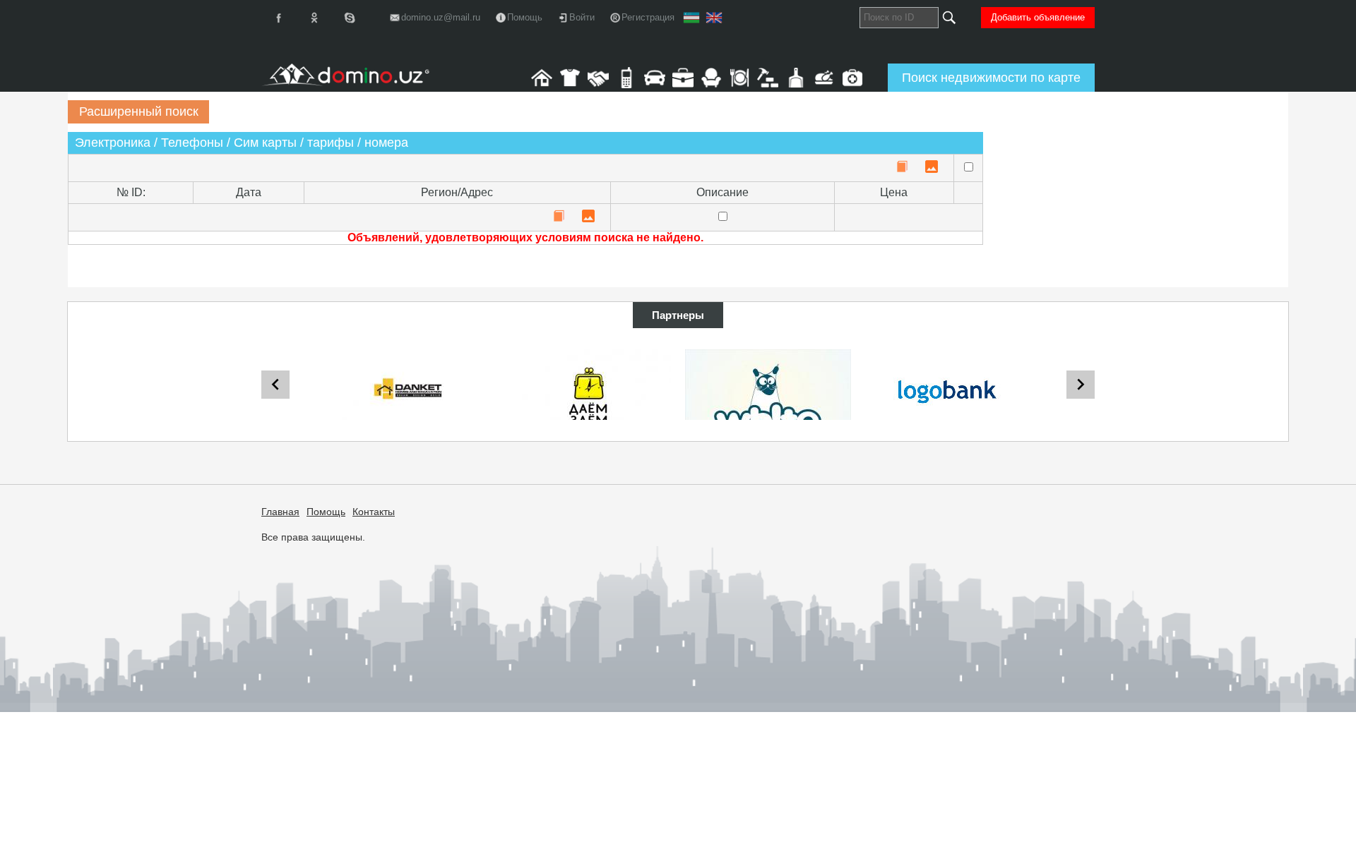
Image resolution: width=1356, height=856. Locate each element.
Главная (280, 511)
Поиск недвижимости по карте (991, 78)
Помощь (326, 511)
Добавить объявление (1038, 17)
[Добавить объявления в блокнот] (902, 167)
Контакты (373, 511)
